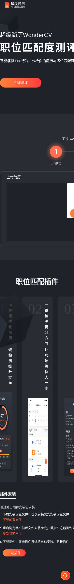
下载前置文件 (12, 520)
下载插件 (14, 553)
